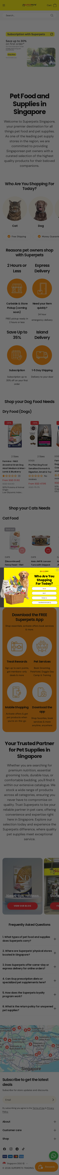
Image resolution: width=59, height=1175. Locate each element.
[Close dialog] (57, 569)
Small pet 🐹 (44, 598)
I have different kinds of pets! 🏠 (44, 602)
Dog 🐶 (44, 593)
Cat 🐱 (44, 588)
